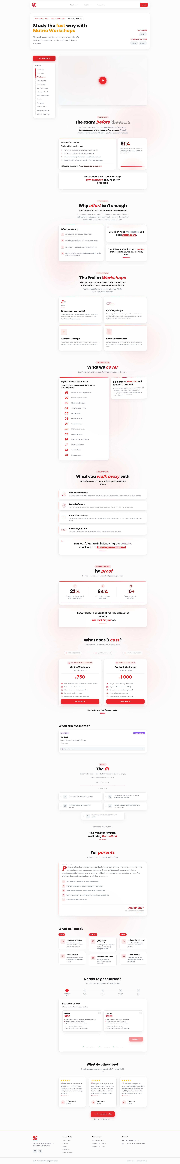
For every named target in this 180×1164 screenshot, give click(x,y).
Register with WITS (98, 1146)
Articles (65, 1146)
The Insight (40, 73)
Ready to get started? (43, 110)
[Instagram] (40, 1151)
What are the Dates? (43, 95)
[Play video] (102, 80)
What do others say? (43, 114)
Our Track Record (42, 88)
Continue (134, 1039)
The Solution (41, 77)
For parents (40, 103)
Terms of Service (68, 1152)
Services (65, 1143)
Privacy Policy (130, 1161)
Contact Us (66, 1149)
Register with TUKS (98, 1143)
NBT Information (97, 1140)
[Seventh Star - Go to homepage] (34, 5)
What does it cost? (42, 92)
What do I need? (42, 106)
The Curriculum (41, 80)
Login (144, 5)
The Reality (40, 69)
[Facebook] (35, 1151)
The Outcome (41, 84)
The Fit (39, 99)
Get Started (79, 701)
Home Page (66, 1140)
